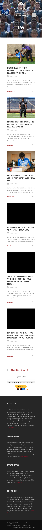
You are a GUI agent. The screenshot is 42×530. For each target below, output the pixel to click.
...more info (11, 428)
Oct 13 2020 (13, 341)
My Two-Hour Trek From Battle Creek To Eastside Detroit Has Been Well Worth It (20, 124)
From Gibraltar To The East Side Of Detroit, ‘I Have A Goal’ (20, 228)
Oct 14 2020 (13, 287)
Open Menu (34, 15)
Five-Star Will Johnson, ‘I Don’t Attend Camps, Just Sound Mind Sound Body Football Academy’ (20, 335)
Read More (10, 91)
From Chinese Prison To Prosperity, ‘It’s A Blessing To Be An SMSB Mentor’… (20, 70)
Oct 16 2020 (13, 233)
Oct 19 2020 (13, 184)
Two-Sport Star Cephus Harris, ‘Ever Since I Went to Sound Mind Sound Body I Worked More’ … (20, 280)
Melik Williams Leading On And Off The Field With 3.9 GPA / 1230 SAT (21, 178)
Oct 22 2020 (13, 76)
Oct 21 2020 (13, 130)
